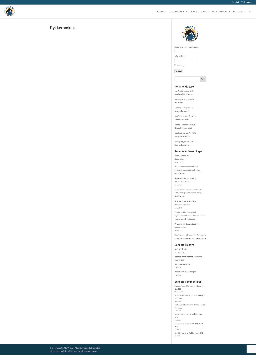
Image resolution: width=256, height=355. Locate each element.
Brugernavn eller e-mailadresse (187, 47)
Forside (161, 12)
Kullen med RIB (196, 333)
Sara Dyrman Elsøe (182, 314)
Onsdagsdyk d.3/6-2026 (185, 201)
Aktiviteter (176, 12)
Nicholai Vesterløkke (182, 295)
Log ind (235, 2)
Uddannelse (219, 12)
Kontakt (238, 12)
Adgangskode (180, 56)
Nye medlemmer (183, 264)
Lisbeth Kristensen (182, 323)
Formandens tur (182, 156)
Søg (203, 79)
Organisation (198, 12)
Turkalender (246, 2)
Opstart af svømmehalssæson (188, 256)
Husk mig (180, 65)
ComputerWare (90, 351)
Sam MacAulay (180, 333)
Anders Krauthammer (183, 305)
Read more (179, 173)
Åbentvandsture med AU (186, 178)
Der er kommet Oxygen (185, 272)
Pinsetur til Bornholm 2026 (187, 224)
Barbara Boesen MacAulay (184, 286)
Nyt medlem (181, 249)
